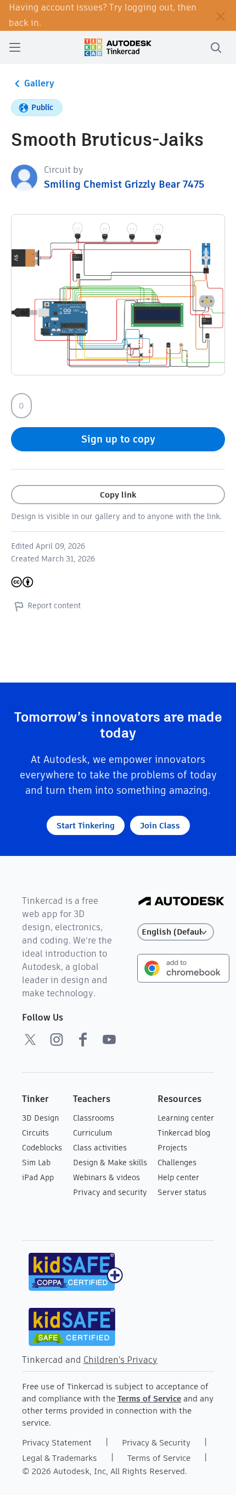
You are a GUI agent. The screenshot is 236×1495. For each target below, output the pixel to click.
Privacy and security (110, 1192)
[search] (215, 47)
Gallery (39, 83)
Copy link (118, 494)
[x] (30, 1039)
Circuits (35, 1132)
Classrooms (93, 1117)
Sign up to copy (118, 439)
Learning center (186, 1117)
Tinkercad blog (184, 1132)
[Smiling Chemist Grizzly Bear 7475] (24, 177)
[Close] (220, 15)
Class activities (100, 1147)
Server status (182, 1192)
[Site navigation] (15, 47)
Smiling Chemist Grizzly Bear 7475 (124, 184)
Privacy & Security (156, 1442)
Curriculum (92, 1132)
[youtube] (109, 1039)
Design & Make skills (110, 1162)
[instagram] (56, 1039)
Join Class (160, 825)
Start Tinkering (86, 825)
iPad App (38, 1177)
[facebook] (83, 1039)
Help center (178, 1177)
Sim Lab (36, 1162)
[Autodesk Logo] (181, 902)
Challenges (177, 1162)
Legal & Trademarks (59, 1458)
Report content (54, 605)
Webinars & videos (106, 1177)
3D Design (40, 1117)
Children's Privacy (120, 1360)
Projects (172, 1147)
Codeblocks (42, 1147)
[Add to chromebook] (183, 967)
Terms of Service (149, 1398)
